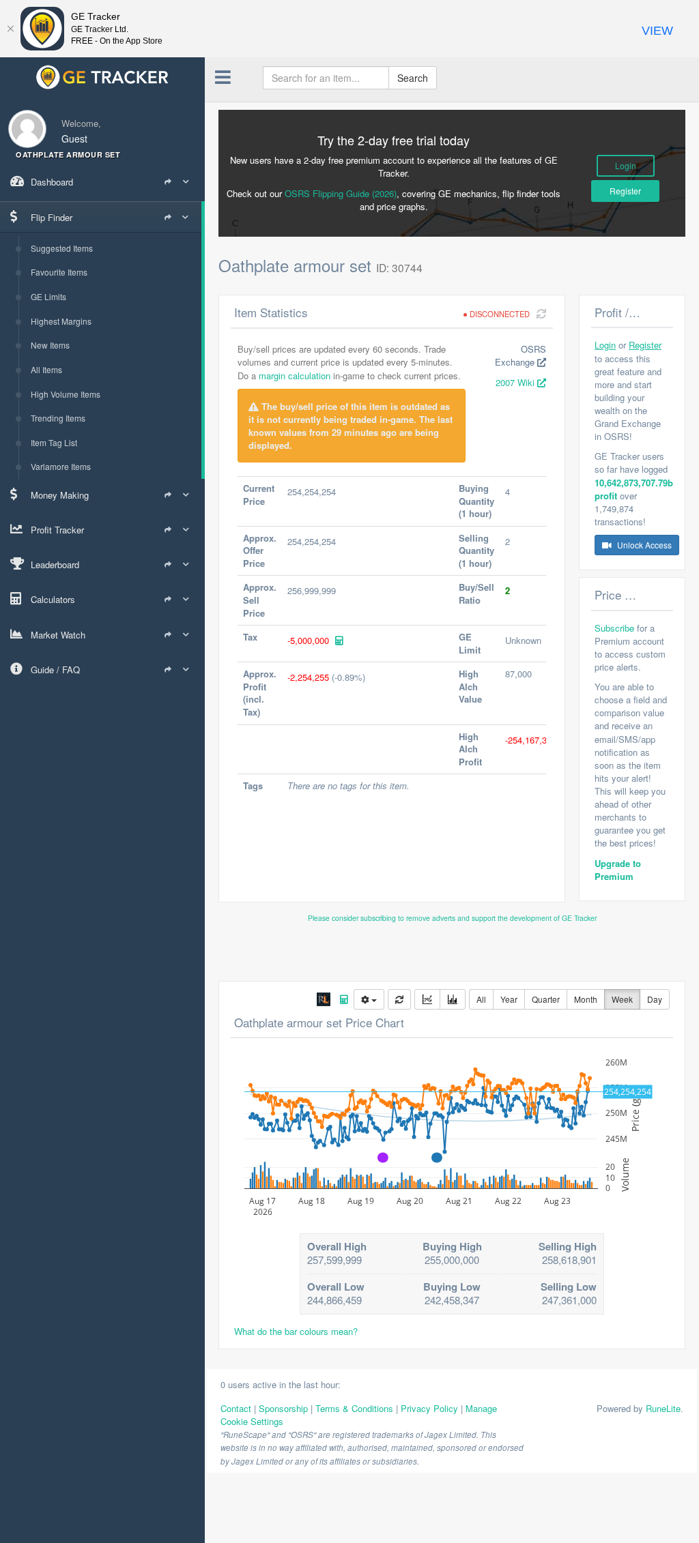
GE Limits (48, 296)
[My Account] (23, 120)
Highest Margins (61, 321)
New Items (50, 345)
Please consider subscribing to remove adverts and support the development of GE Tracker (452, 918)
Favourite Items (59, 272)
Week (622, 999)
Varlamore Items (61, 466)
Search (412, 78)
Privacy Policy (429, 1408)
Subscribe (614, 627)
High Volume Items (65, 394)
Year (508, 999)
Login (625, 165)
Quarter (546, 999)
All (481, 999)
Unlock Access (643, 544)
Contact (235, 1408)
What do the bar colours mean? (296, 1331)
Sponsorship (283, 1408)
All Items (46, 369)
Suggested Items (62, 248)
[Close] (10, 29)
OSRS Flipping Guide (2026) (341, 193)
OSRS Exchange (520, 355)
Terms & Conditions (354, 1408)
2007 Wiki (516, 382)
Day (654, 999)
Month (585, 999)
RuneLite (663, 1408)
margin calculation (294, 375)
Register (625, 190)
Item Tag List (54, 442)
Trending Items (58, 418)
